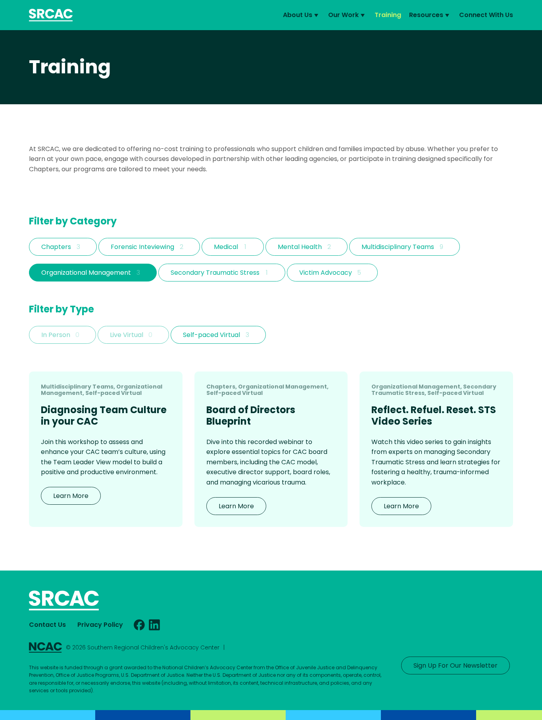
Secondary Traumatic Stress (215, 272)
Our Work (343, 14)
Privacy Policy (100, 624)
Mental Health (300, 246)
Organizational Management (86, 272)
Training (388, 14)
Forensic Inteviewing (142, 246)
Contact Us (47, 624)
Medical (226, 246)
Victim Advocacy (325, 272)
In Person (55, 334)
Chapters (56, 246)
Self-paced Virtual (211, 334)
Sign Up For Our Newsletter (455, 665)
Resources (426, 14)
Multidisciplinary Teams (397, 246)
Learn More (70, 495)
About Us (297, 14)
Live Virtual (126, 334)
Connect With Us (486, 14)
